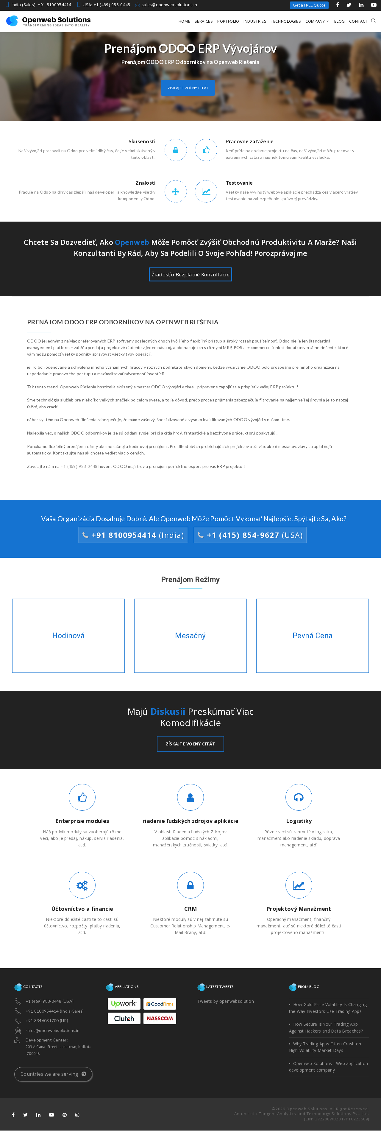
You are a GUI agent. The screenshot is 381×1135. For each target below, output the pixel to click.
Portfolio (228, 21)
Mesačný (190, 636)
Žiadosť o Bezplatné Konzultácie (190, 274)
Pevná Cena (312, 636)
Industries (255, 21)
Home (184, 21)
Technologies (286, 21)
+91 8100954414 (136, 535)
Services (204, 21)
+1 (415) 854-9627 (253, 535)
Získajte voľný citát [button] (188, 88)
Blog (339, 21)
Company (315, 21)
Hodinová (68, 636)
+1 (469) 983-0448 (79, 466)
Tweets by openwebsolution (225, 1001)
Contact (358, 21)
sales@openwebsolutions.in (169, 4)
